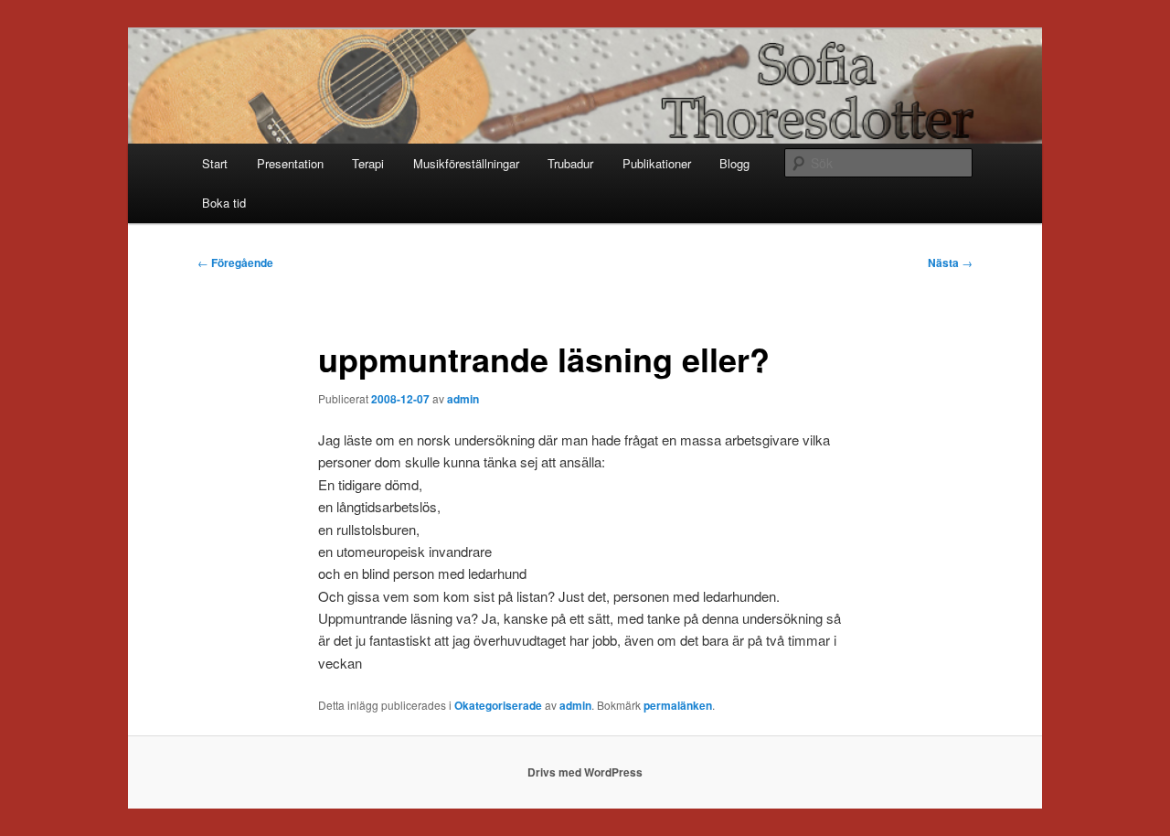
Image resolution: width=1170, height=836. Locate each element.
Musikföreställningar (466, 163)
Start (215, 163)
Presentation (290, 163)
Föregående (235, 262)
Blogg (734, 163)
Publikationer (656, 163)
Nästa (950, 262)
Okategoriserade (498, 705)
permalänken (678, 705)
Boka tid (224, 202)
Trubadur (570, 163)
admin (463, 399)
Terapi (368, 163)
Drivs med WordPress (585, 772)
